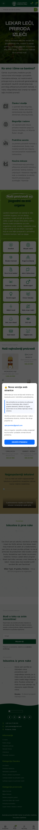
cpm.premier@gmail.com (13, 425)
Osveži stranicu (19, 442)
